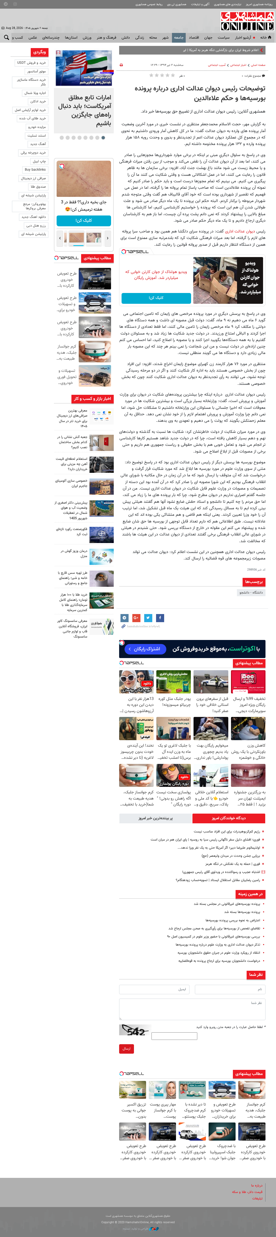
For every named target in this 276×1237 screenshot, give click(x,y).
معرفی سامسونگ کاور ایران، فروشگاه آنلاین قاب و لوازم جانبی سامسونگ (72, 628)
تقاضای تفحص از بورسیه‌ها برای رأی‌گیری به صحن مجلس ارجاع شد (214, 928)
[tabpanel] (84, 90)
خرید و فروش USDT (31, 63)
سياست (224, 38)
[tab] (228, 818)
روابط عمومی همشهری (149, 4)
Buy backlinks (35, 170)
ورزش (87, 38)
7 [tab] (67, 137)
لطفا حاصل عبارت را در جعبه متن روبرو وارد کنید (230, 1027)
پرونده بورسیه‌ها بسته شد (242, 912)
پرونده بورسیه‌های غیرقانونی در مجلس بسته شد (227, 904)
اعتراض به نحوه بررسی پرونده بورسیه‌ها (233, 920)
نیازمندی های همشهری (227, 4)
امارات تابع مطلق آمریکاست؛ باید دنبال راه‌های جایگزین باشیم (84, 111)
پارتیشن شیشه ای (33, 195)
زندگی (139, 38)
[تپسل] (123, 251)
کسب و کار (15, 38)
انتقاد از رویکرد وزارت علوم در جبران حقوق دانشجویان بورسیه (219, 953)
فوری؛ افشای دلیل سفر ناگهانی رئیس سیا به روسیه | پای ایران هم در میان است (205, 839)
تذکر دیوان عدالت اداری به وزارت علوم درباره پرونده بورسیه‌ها (218, 945)
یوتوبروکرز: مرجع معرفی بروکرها (34, 206)
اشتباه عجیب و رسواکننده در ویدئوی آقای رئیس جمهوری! (221, 872)
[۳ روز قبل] (101, 579)
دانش (126, 38)
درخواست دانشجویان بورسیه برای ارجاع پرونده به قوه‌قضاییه (219, 961)
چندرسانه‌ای (51, 38)
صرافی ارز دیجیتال (33, 178)
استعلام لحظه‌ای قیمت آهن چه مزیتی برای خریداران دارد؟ (71, 464)
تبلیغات (257, 1198)
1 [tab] (103, 137)
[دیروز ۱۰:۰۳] (84, 68)
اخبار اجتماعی (238, 65)
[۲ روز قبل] (101, 465)
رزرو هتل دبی (36, 225)
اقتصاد (194, 38)
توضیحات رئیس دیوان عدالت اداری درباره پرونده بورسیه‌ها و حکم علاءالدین (200, 93)
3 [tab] (91, 137)
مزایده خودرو (37, 127)
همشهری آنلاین (244, 21)
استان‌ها (71, 38)
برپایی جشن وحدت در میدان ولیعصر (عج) (231, 856)
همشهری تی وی (176, 4)
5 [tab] (79, 137)
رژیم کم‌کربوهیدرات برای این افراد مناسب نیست (227, 831)
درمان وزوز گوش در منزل (74, 553)
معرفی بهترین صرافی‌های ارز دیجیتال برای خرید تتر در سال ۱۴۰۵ (72, 418)
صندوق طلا (38, 187)
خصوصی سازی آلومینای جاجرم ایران (71, 483)
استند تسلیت (36, 136)
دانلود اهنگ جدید (34, 217)
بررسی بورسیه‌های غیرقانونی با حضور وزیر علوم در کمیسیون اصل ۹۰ (213, 936)
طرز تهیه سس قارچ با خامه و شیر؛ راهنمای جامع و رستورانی (72, 578)
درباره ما (257, 1185)
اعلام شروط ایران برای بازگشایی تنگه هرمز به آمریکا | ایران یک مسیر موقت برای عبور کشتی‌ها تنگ (191, 50)
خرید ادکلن (38, 101)
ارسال (126, 1048)
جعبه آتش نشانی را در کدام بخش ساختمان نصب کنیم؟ (72, 442)
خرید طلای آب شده (32, 118)
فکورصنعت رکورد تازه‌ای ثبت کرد (71, 532)
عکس (33, 38)
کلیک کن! (156, 298)
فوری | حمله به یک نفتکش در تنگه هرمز (232, 864)
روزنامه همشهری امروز (259, 4)
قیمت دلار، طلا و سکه (247, 1192)
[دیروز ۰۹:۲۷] (101, 416)
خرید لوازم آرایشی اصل (30, 110)
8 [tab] (62, 137)
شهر (165, 38)
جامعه (179, 38)
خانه (263, 38)
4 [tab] (85, 137)
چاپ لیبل (39, 161)
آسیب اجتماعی (217, 65)
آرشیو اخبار (243, 38)
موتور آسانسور (36, 71)
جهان (208, 38)
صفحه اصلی (258, 65)
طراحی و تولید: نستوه (136, 1228)
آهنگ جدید (38, 144)
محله (153, 38)
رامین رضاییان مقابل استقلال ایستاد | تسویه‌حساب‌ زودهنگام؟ (218, 880)
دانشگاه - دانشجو (251, 592)
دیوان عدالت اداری (240, 231)
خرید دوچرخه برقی (33, 153)
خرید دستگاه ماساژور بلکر (31, 82)
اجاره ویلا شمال (35, 93)
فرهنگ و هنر (106, 38)
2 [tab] (97, 137)
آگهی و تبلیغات (200, 4)
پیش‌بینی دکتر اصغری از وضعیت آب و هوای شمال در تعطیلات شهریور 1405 (70, 510)
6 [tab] (73, 137)
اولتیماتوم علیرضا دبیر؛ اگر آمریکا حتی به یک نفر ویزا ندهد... (219, 848)
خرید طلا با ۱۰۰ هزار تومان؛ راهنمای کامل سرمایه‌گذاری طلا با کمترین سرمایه (73, 602)
